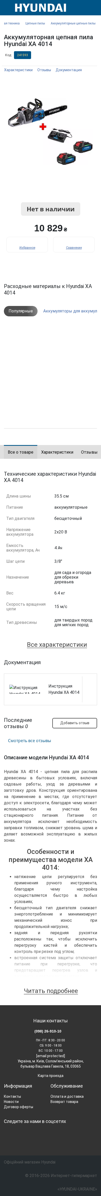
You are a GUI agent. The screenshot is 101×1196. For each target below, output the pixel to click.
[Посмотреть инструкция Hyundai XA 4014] (90, 681)
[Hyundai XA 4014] (50, 131)
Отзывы (44, 70)
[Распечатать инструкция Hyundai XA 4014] (90, 697)
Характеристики (18, 70)
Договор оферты (18, 1107)
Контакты (12, 1096)
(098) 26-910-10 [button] (47, 1031)
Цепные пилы (35, 23)
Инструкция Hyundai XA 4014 (63, 689)
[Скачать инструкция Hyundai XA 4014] (90, 689)
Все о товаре (20, 452)
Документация (69, 70)
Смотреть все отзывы (29, 740)
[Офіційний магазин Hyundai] (38, 8)
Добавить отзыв (74, 723)
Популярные (21, 311)
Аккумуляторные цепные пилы (73, 23)
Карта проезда (50, 1076)
